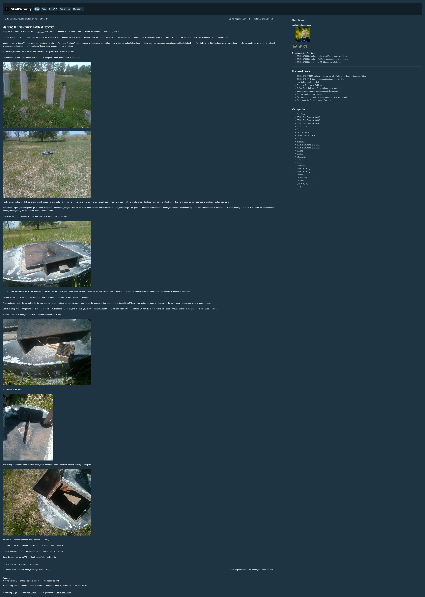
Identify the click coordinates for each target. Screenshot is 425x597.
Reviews (300, 181)
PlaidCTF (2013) (303, 169)
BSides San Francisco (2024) (308, 123)
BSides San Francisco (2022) (308, 117)
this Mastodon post (29, 581)
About (44, 9)
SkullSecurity (21, 9)
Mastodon (77, 9)
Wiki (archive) (65, 9)
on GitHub (32, 593)
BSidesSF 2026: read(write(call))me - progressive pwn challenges (322, 59)
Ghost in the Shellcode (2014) (308, 144)
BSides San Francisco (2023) (308, 120)
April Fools (301, 114)
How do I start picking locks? (308, 82)
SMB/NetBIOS (302, 184)
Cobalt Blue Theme (63, 593)
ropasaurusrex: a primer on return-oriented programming (319, 91)
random (41, 31)
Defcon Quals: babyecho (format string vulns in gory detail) (319, 88)
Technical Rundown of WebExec (309, 85)
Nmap (299, 163)
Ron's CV (53, 9)
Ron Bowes (35, 564)
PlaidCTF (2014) (303, 172)
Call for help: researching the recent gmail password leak (251, 19)
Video (299, 190)
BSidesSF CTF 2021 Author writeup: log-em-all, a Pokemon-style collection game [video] (331, 76)
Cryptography (302, 129)
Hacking (300, 150)
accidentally (48, 545)
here (36, 46)
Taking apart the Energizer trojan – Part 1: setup (315, 100)
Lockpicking (301, 156)
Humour (300, 153)
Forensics (300, 141)
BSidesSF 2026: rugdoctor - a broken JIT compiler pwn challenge (322, 56)
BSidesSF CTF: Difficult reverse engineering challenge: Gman (321, 79)
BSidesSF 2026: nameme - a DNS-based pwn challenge (319, 62)
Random (24, 564)
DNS (299, 138)
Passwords (301, 166)
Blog (37, 9)
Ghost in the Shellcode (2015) (308, 147)
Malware (300, 160)
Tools (299, 187)
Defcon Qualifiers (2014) (306, 135)
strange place (37, 43)
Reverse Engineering (305, 178)
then (59, 545)
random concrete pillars (14, 46)
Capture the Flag (303, 132)
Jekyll (15, 593)
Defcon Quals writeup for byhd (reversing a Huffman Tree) (27, 19)
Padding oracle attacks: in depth (309, 94)
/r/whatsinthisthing (125, 37)
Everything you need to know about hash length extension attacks (322, 97)
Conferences (302, 126)
